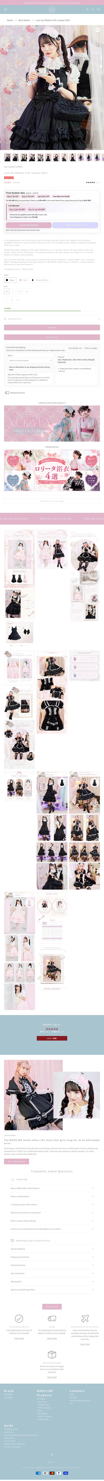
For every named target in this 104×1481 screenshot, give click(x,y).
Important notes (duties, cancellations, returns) (74, 369)
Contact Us (8, 1432)
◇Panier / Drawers (44, 1416)
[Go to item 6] (48, 157)
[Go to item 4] (32, 157)
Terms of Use (9, 1438)
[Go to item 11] (88, 157)
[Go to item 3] (23, 157)
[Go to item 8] (64, 157)
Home (10, 20)
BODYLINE (8, 1394)
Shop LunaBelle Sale (75, 225)
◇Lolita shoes (42, 1419)
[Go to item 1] (7, 157)
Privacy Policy (9, 1441)
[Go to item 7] (56, 157)
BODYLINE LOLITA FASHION (49, 518)
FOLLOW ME (52, 1306)
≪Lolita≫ (41, 1398)
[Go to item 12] (96, 157)
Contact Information (12, 1446)
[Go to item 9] (72, 157)
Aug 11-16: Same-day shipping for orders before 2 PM (52, 3)
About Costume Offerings (14, 1444)
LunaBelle (8, 1397)
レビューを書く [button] (52, 1038)
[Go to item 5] (40, 157)
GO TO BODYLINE (16, 1161)
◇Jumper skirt (43, 1404)
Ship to (10, 355)
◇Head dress (42, 1413)
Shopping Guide (11, 1429)
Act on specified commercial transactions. (21, 1435)
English (51, 1462)
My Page (73, 1397)
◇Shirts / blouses (44, 1407)
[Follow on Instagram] (52, 1454)
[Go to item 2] (15, 157)
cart (71, 1403)
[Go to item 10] (80, 157)
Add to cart (52, 337)
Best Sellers (24, 20)
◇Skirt (39, 1410)
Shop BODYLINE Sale (28, 225)
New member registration (80, 1400)
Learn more (19, 1338)
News (72, 1394)
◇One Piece (42, 1402)
